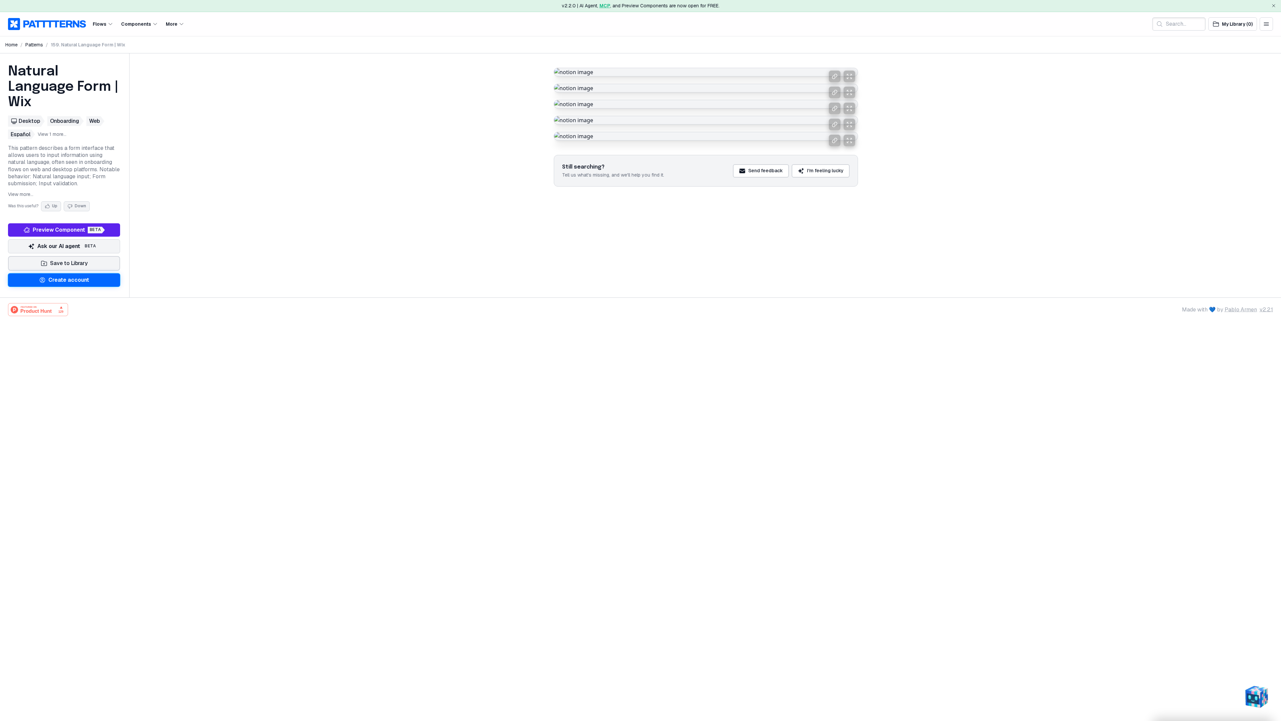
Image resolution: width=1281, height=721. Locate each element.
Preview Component (67, 229)
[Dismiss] (1273, 5)
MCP (604, 6)
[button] (103, 24)
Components (136, 24)
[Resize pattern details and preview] (129, 175)
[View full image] (849, 76)
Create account (68, 279)
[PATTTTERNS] (47, 24)
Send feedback (765, 171)
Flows (99, 24)
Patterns (34, 45)
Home (11, 45)
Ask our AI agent (66, 246)
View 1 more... (52, 134)
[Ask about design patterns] (1256, 696)
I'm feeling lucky (825, 171)
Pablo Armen (1241, 309)
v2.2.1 (1266, 309)
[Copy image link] (835, 76)
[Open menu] (1266, 24)
